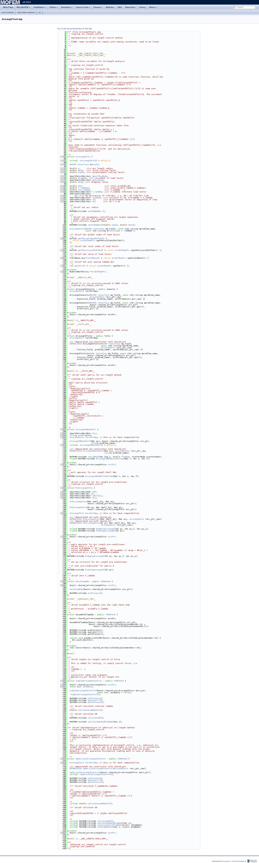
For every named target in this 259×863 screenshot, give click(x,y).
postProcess (94, 702)
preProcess (94, 593)
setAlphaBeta (95, 225)
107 (63, 238)
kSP (94, 492)
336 (63, 685)
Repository (130, 7)
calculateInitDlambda (109, 825)
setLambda (93, 457)
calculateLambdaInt (89, 710)
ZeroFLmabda (82, 581)
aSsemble (87, 687)
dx (93, 201)
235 (63, 488)
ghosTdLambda (99, 176)
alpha (81, 172)
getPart (78, 266)
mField (94, 164)
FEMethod (105, 581)
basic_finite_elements (26, 12)
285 (63, 585)
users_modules (8, 12)
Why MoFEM (22, 7)
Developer (66, 7)
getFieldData (90, 258)
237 (63, 492)
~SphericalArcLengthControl (94, 774)
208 (63, 435)
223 (63, 464)
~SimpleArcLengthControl (83, 694)
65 (63, 157)
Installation (39, 7)
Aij (94, 433)
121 (63, 266)
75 (63, 176)
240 (63, 498)
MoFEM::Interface (79, 164)
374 (63, 759)
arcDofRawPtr (87, 240)
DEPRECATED (76, 344)
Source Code (82, 7)
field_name (114, 231)
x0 (93, 199)
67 (63, 160)
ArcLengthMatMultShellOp (110, 459)
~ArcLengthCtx (87, 160)
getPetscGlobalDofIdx (90, 238)
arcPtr (111, 464)
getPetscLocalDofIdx (89, 250)
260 (63, 537)
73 (63, 172)
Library (142, 7)
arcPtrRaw (91, 437)
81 (63, 188)
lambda (126, 457)
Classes (97, 7)
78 (63, 182)
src (40, 12)
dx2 (80, 186)
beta (80, 170)
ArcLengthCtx (83, 157)
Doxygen (226, 861)
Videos (52, 7)
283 (63, 581)
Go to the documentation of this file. (75, 28)
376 (63, 763)
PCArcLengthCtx (84, 488)
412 (63, 833)
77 (63, 180)
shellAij (97, 496)
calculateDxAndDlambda (100, 722)
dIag (80, 182)
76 (63, 178)
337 (63, 687)
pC (92, 494)
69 (63, 164)
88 (63, 201)
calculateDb (94, 718)
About (152, 7)
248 (63, 513)
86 (63, 197)
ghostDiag (97, 180)
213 (63, 445)
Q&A (120, 7)
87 (63, 199)
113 (63, 250)
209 (63, 437)
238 (63, 494)
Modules (110, 7)
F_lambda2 (83, 188)
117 (63, 258)
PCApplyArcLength (105, 529)
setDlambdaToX (105, 827)
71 (63, 168)
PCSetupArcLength (105, 531)
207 (63, 433)
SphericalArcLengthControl (91, 759)
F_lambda (97, 192)
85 (63, 196)
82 (63, 190)
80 (63, 186)
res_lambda (84, 190)
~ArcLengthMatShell (90, 445)
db (75, 196)
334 (63, 681)
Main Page (8, 7)
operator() (94, 700)
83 (63, 192)
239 (63, 496)
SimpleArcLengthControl (89, 681)
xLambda (96, 197)
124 (63, 272)
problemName (84, 435)
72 (63, 170)
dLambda (82, 178)
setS (90, 211)
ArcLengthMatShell (86, 429)
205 (63, 429)
